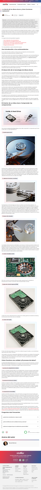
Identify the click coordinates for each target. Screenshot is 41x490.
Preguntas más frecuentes (9, 44)
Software (29, 4)
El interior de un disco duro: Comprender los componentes (15, 42)
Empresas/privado (12, 4)
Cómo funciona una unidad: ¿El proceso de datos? (13, 43)
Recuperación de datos (21, 4)
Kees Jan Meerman (7, 15)
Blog (32, 471)
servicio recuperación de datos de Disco (12, 408)
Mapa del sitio (25, 474)
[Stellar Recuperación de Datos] (5, 4)
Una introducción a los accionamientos (11, 40)
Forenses (33, 4)
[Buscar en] (37, 4)
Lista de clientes (18, 471)
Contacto (16, 470)
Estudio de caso (34, 467)
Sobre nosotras (17, 468)
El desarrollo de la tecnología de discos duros (12, 41)
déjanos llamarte (6, 477)
